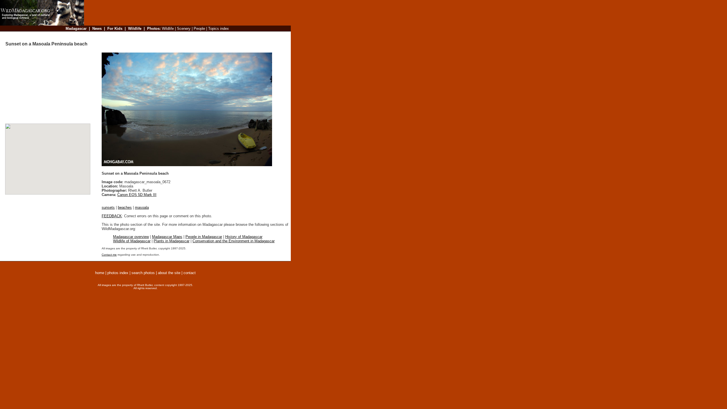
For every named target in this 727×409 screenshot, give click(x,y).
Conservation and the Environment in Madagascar (234, 241)
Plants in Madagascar (171, 241)
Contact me (109, 254)
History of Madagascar (243, 237)
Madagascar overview (131, 237)
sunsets (108, 207)
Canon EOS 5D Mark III (136, 195)
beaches (125, 207)
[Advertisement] (185, 35)
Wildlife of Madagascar (132, 241)
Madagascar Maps (167, 237)
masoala (142, 207)
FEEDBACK (112, 216)
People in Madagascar (203, 237)
